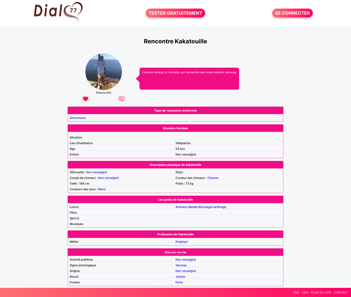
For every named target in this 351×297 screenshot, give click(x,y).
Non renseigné (96, 172)
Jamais (180, 276)
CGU (305, 292)
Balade (193, 207)
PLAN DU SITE (321, 292)
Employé (182, 241)
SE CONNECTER (292, 13)
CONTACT (341, 292)
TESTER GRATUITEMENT (175, 13)
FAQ (296, 292)
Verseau (181, 265)
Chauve (212, 178)
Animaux (182, 207)
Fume (179, 282)
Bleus (102, 189)
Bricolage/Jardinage (212, 207)
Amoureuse (78, 118)
